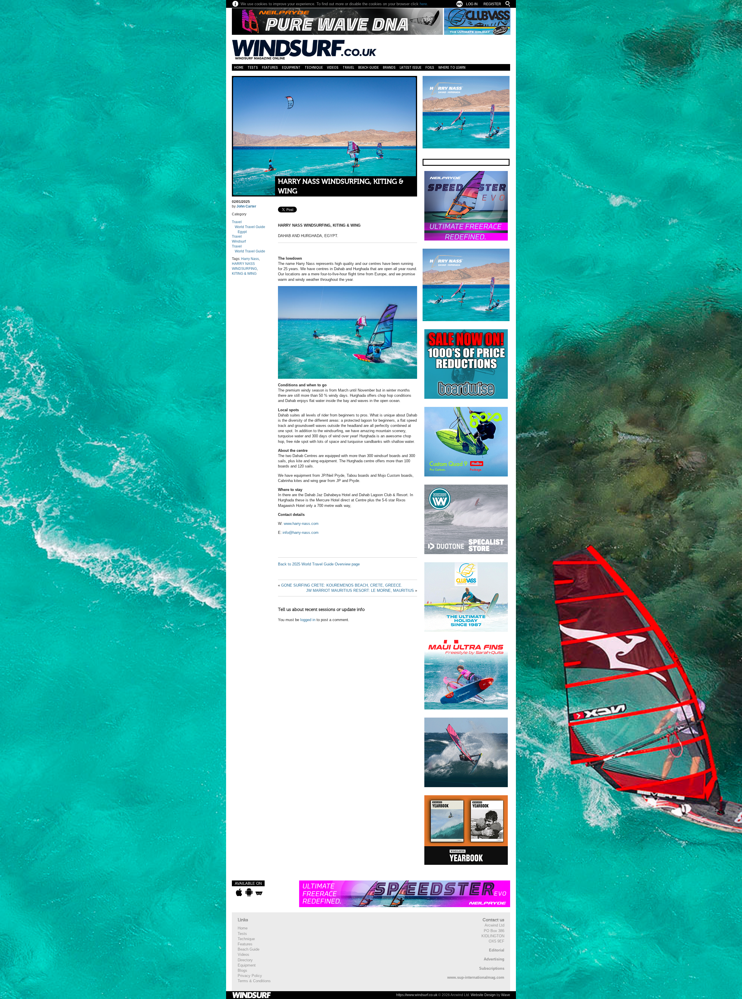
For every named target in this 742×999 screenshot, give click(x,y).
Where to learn (451, 67)
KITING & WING (244, 274)
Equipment (291, 67)
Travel (348, 67)
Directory (245, 960)
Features (270, 67)
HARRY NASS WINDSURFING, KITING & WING (340, 186)
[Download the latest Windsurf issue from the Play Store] (249, 892)
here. (424, 4)
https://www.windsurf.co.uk (416, 995)
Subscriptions (491, 968)
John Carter (246, 206)
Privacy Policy (250, 975)
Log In (472, 4)
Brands (389, 67)
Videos (333, 67)
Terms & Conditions (254, 981)
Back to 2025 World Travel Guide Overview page (319, 564)
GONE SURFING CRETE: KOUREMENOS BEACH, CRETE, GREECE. (341, 585)
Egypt (242, 232)
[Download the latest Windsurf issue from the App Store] (239, 892)
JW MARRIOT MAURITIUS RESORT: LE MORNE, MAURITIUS (360, 590)
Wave (505, 995)
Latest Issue (410, 67)
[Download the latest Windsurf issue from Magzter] (259, 892)
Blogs (242, 970)
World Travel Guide (250, 227)
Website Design (483, 995)
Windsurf (239, 241)
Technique (314, 67)
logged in (307, 620)
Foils (429, 67)
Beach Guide (368, 67)
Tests (253, 67)
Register (492, 4)
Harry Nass (250, 259)
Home (238, 67)
